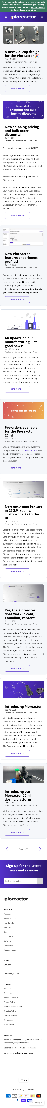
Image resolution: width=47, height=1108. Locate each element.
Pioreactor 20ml (29, 450)
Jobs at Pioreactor (11, 998)
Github (6, 965)
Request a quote (10, 950)
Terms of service (10, 1016)
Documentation (10, 936)
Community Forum (11, 974)
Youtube (7, 969)
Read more (16, 88)
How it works (9, 923)
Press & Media (9, 1025)
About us (7, 989)
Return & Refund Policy (13, 1007)
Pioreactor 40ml (10, 914)
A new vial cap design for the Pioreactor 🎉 (22, 54)
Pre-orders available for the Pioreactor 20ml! (21, 431)
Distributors (8, 945)
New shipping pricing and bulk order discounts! (22, 131)
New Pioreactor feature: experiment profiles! (21, 258)
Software (7, 941)
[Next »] (39, 849)
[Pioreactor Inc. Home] (23, 898)
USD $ (22, 1080)
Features (7, 927)
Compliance (8, 1020)
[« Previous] (8, 849)
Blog (5, 932)
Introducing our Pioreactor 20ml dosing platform (18, 795)
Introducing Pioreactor (23, 706)
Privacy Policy (9, 1002)
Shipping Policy (10, 1011)
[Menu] (42, 17)
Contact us (8, 993)
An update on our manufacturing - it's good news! (21, 342)
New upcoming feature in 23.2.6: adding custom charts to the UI (23, 512)
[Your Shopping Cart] (5, 17)
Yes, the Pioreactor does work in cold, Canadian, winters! (20, 614)
